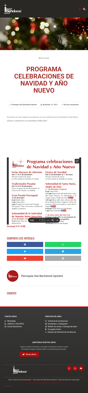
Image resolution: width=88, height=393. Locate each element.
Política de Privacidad (34, 383)
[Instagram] (75, 368)
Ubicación (48, 383)
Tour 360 (58, 383)
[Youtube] (81, 368)
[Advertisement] (44, 140)
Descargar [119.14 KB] (16, 226)
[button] (80, 9)
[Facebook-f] (69, 368)
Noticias (44, 58)
